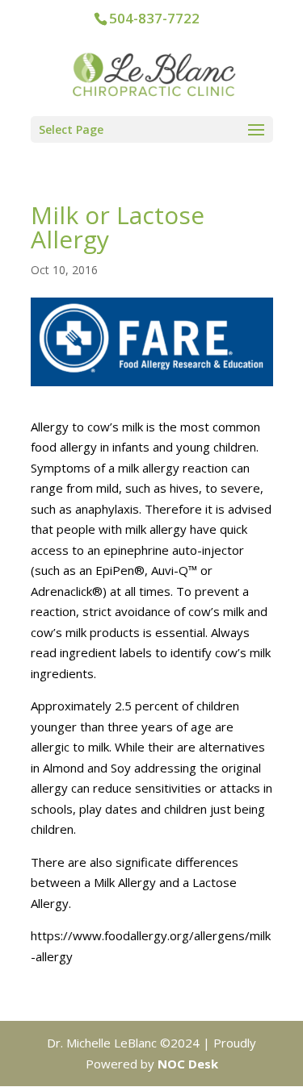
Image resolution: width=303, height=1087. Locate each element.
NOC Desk (188, 1064)
